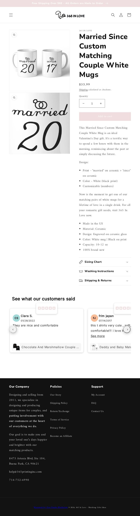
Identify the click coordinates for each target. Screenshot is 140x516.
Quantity (83, 96)
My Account (98, 395)
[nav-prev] (13, 329)
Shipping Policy (58, 403)
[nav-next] (127, 329)
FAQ (93, 403)
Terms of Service (59, 419)
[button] (11, 15)
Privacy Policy (58, 428)
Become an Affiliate (61, 436)
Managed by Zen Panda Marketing (51, 507)
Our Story (55, 395)
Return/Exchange (59, 411)
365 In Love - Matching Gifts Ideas (91, 507)
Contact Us (97, 411)
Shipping (83, 90)
